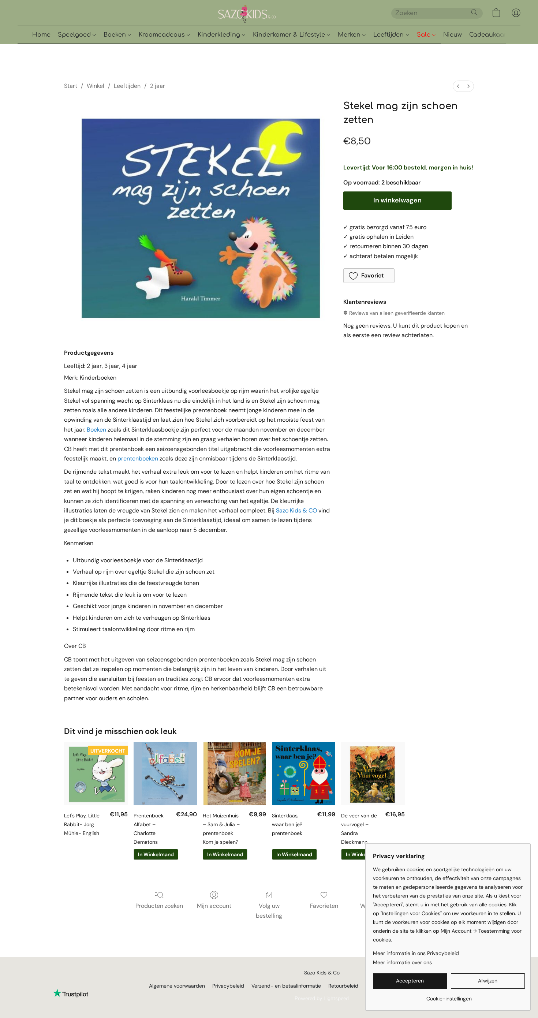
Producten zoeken (159, 906)
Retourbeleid (343, 985)
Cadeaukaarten (492, 34)
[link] (449, 996)
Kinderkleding (220, 34)
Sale (424, 34)
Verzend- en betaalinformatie (286, 985)
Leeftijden (389, 34)
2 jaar (157, 86)
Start (70, 86)
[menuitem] (458, 86)
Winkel (95, 86)
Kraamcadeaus (163, 34)
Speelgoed (75, 34)
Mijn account (214, 906)
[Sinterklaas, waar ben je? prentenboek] (303, 773)
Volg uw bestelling (269, 910)
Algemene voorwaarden (177, 985)
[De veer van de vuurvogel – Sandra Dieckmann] (372, 773)
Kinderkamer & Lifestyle (290, 34)
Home (41, 34)
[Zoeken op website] (474, 12)
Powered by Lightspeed (322, 998)
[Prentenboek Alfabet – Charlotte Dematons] (165, 773)
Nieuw (452, 34)
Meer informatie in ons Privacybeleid (416, 953)
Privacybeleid (228, 985)
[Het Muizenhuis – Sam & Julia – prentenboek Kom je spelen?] (234, 773)
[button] (272, 13)
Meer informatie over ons (402, 962)
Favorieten (324, 906)
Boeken (116, 34)
